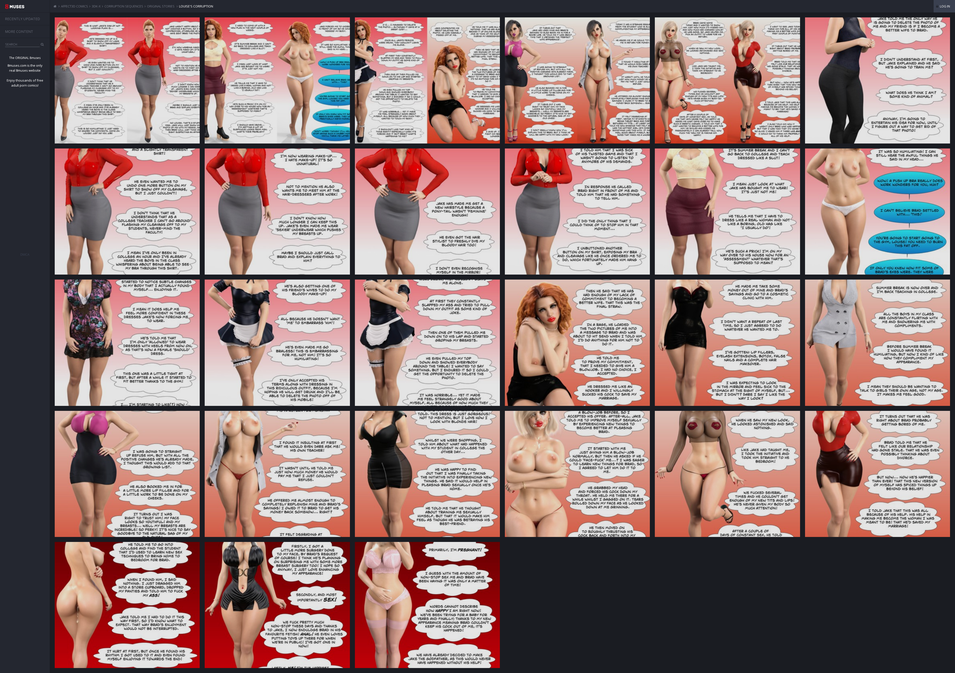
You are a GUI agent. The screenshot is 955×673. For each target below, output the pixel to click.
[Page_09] (277, 343)
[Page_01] (877, 80)
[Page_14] (127, 474)
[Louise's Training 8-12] (427, 80)
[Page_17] (577, 474)
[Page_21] (277, 605)
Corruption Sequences (123, 6)
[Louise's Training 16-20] (727, 80)
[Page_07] (877, 211)
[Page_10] (427, 343)
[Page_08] (127, 343)
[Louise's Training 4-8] (277, 80)
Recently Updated (22, 18)
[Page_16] (427, 474)
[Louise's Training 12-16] (577, 80)
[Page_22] (427, 605)
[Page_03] (277, 211)
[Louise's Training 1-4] (127, 80)
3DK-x (96, 6)
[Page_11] (577, 343)
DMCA (24, 254)
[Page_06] (727, 211)
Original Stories (161, 6)
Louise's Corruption (196, 6)
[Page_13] (877, 343)
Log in (944, 6)
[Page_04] (427, 211)
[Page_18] (727, 474)
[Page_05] (577, 211)
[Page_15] (277, 474)
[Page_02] (127, 211)
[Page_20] (127, 605)
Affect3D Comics (74, 6)
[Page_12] (727, 343)
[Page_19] (877, 474)
